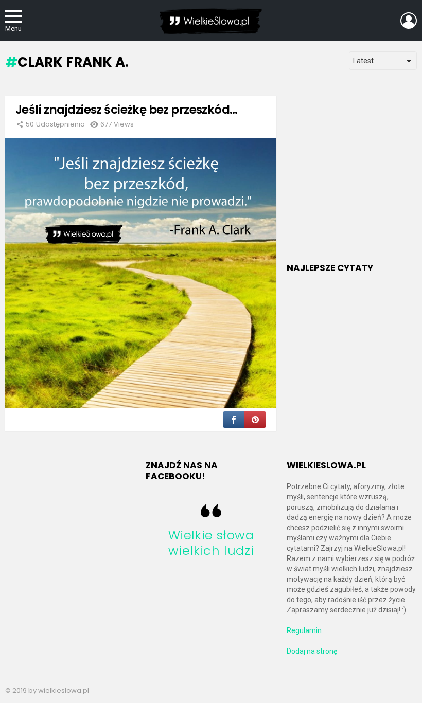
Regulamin (304, 630)
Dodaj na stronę (312, 651)
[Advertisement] (354, 180)
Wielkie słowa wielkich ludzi (211, 543)
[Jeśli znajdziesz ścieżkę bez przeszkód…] (140, 273)
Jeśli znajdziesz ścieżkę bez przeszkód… (126, 109)
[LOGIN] (408, 20)
